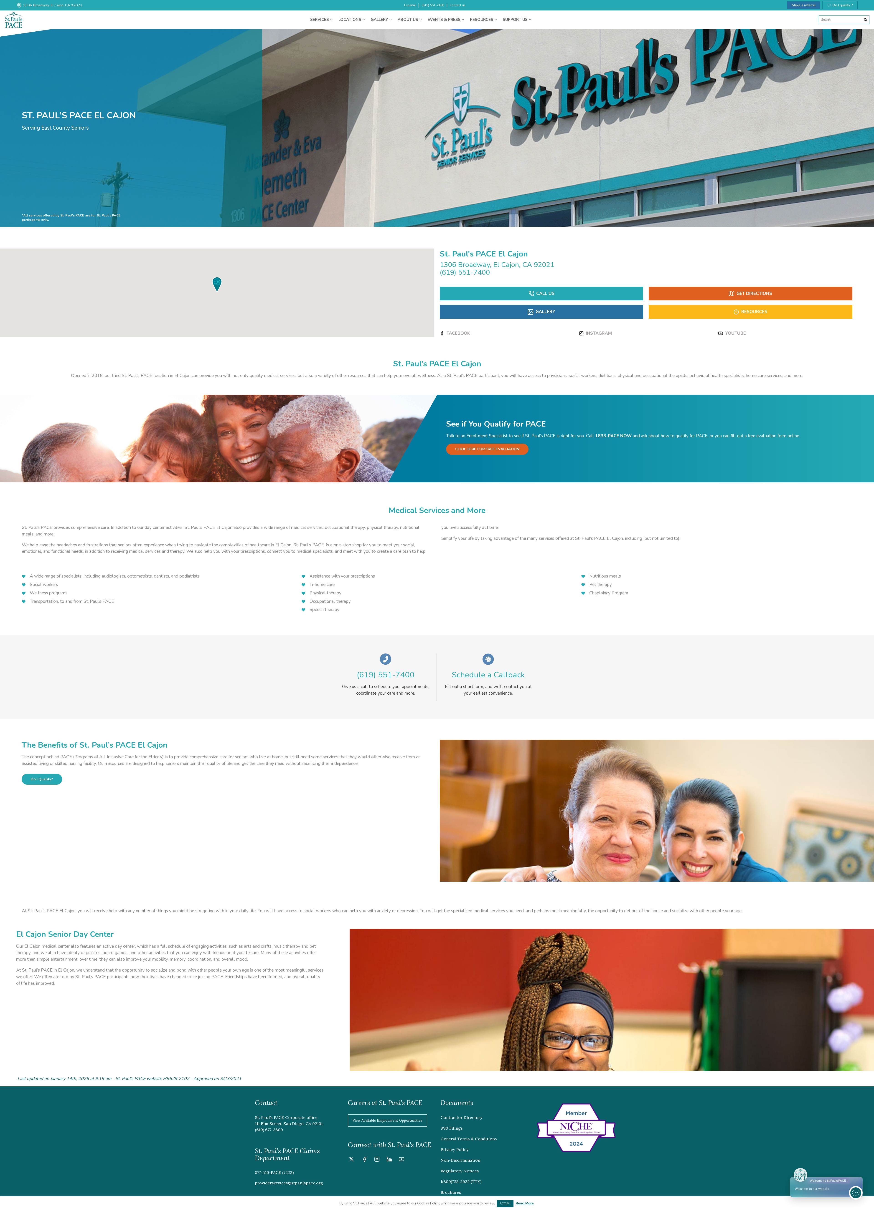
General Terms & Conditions (469, 1138)
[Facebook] (364, 1159)
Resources (482, 19)
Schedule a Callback (488, 674)
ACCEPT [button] (505, 1203)
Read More (525, 1203)
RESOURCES (754, 312)
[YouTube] (401, 1159)
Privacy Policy (455, 1149)
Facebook (458, 333)
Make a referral (804, 5)
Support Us (516, 19)
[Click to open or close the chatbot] (856, 1193)
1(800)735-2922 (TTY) (461, 1181)
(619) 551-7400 (433, 5)
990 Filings (452, 1128)
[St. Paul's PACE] (14, 15)
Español (410, 5)
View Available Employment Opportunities (387, 1120)
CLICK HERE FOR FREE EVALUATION (487, 449)
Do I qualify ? (842, 5)
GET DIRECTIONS (754, 293)
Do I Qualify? (42, 779)
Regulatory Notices (460, 1170)
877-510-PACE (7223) (274, 1172)
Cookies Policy (428, 1203)
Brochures (451, 1192)
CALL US (545, 293)
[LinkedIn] (389, 1159)
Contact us (457, 5)
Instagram (599, 333)
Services (320, 19)
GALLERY (545, 312)
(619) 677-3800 (269, 1129)
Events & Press (445, 19)
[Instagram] (377, 1159)
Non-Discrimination (460, 1160)
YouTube (735, 333)
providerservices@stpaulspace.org (289, 1183)
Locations (350, 19)
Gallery (380, 19)
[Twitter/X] (351, 1159)
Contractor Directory (462, 1117)
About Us (408, 19)
